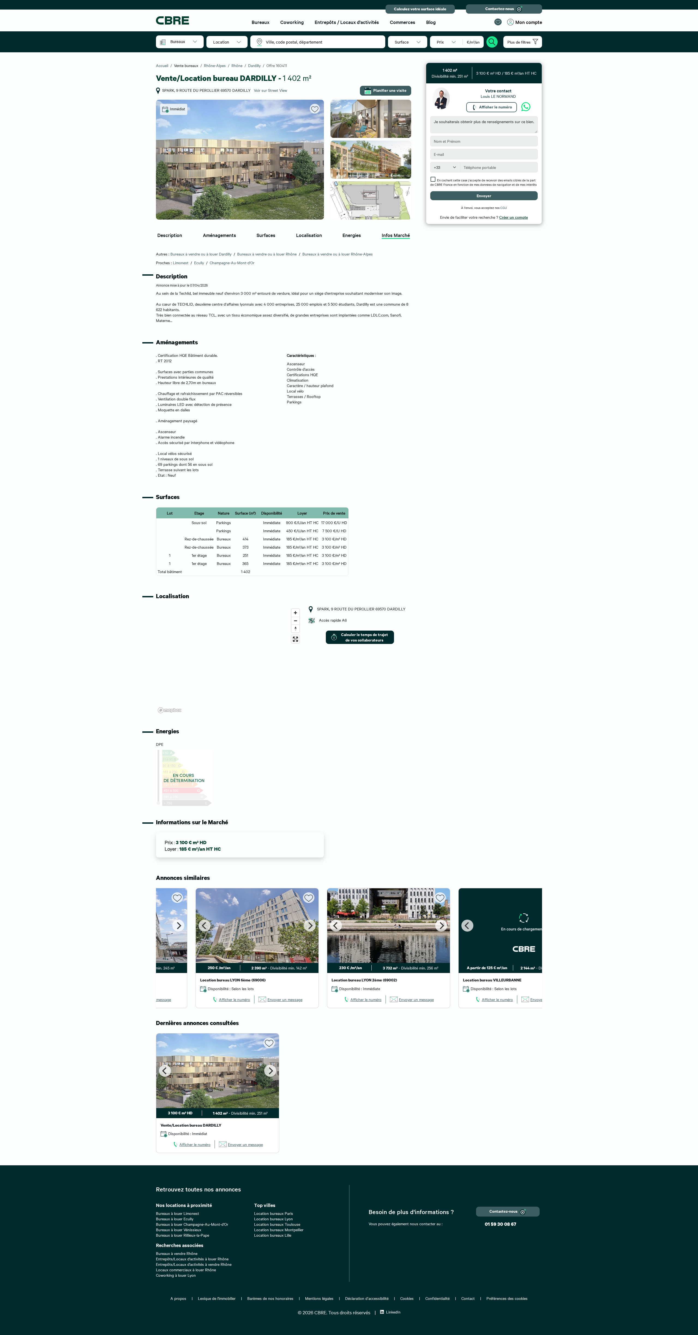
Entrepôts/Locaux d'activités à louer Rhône (192, 1258)
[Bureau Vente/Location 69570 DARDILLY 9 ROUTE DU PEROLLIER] (240, 160)
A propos (178, 1298)
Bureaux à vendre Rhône (176, 1253)
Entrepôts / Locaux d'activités (347, 22)
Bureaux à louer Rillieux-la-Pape (182, 1235)
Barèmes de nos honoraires (270, 1298)
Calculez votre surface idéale (420, 8)
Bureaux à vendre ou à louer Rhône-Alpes (337, 254)
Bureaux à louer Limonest (177, 1213)
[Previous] (165, 926)
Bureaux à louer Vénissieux (178, 1229)
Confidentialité (437, 1298)
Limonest (180, 262)
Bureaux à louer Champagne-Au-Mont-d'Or (192, 1224)
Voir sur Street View (270, 90)
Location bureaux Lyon (273, 1218)
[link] (191, 999)
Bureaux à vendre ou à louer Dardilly (200, 254)
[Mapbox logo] (170, 710)
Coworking (292, 22)
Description (169, 235)
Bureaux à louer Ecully (174, 1218)
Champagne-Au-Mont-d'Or (232, 262)
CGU (503, 207)
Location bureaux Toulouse (277, 1224)
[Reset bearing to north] (295, 628)
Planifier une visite (390, 90)
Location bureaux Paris (273, 1213)
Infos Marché (396, 235)
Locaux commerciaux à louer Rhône (186, 1269)
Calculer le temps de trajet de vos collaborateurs (364, 637)
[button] (184, 41)
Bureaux (260, 22)
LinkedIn (393, 1312)
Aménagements (219, 235)
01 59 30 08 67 (500, 1224)
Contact (468, 1298)
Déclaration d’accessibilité (367, 1298)
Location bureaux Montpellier (278, 1229)
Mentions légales (319, 1298)
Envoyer (484, 195)
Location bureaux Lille (272, 1235)
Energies (351, 235)
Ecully (199, 262)
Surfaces (266, 235)
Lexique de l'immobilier (217, 1298)
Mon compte (528, 22)
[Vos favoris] (498, 22)
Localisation (309, 235)
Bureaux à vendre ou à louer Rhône (267, 254)
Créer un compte (513, 217)
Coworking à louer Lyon (176, 1275)
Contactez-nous (499, 8)
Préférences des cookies (507, 1298)
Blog (431, 22)
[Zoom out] (295, 621)
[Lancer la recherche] (492, 41)
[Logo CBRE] (199, 20)
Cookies (407, 1298)
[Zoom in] (295, 613)
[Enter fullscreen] (295, 639)
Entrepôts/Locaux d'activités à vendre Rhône (193, 1264)
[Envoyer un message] (525, 107)
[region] (229, 660)
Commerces (402, 22)
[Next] (270, 926)
